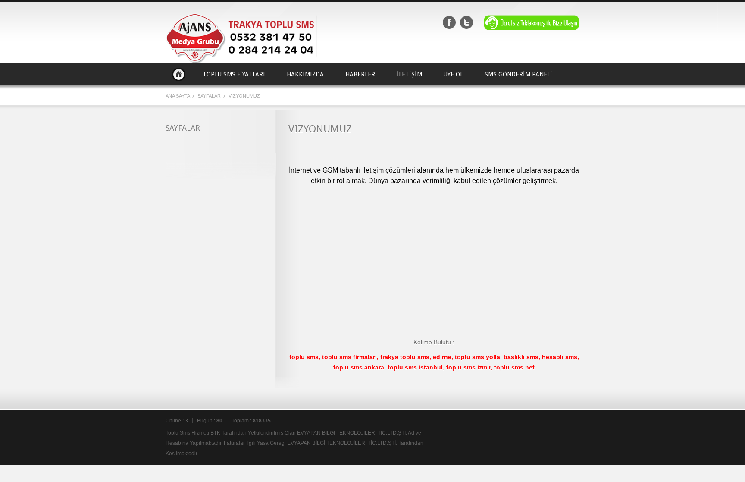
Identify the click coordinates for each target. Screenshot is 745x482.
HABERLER (360, 74)
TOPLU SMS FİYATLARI (234, 74)
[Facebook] (449, 22)
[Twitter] (466, 22)
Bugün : (209, 420)
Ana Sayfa (179, 74)
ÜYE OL (453, 74)
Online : (177, 420)
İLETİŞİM (409, 74)
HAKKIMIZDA (305, 74)
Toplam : (251, 420)
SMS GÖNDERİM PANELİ (518, 74)
